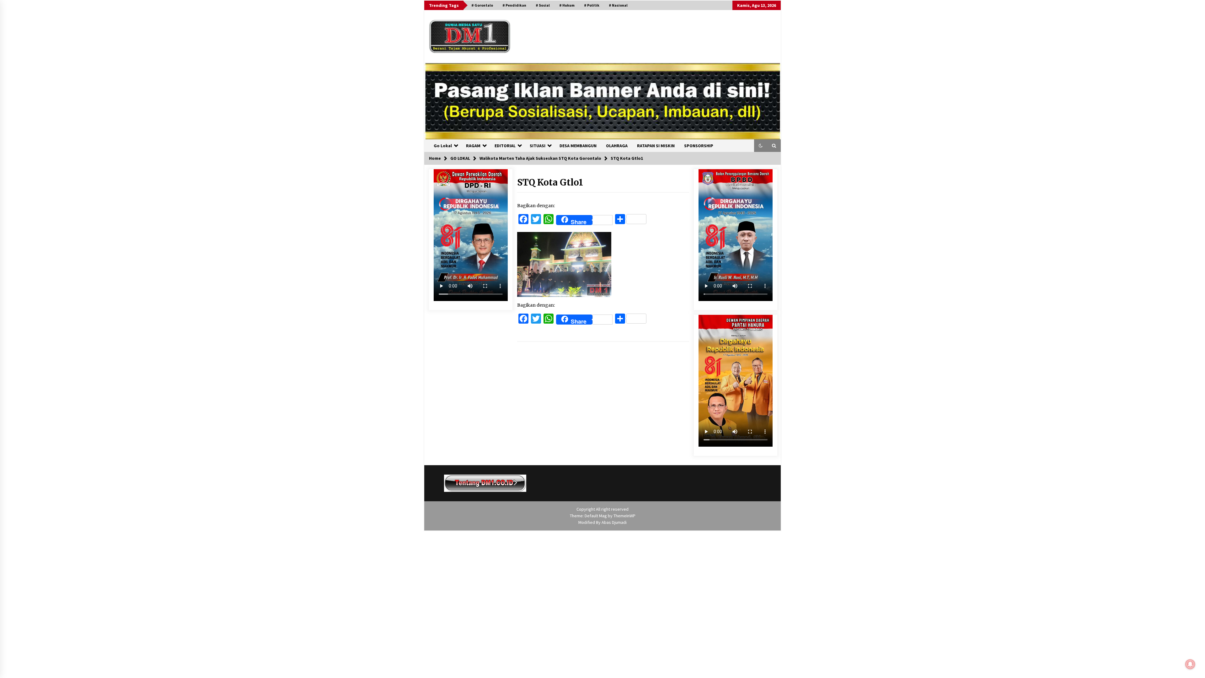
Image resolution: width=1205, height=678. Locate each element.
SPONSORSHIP (698, 145)
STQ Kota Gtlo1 (550, 182)
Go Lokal (443, 145)
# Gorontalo (482, 5)
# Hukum (567, 5)
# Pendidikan (514, 5)
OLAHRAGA (617, 145)
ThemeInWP (624, 516)
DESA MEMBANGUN (578, 145)
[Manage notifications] (1190, 664)
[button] (760, 145)
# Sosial (543, 5)
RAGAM (473, 145)
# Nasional (618, 5)
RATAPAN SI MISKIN (656, 145)
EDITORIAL (505, 145)
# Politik (591, 5)
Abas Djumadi (614, 522)
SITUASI (537, 145)
